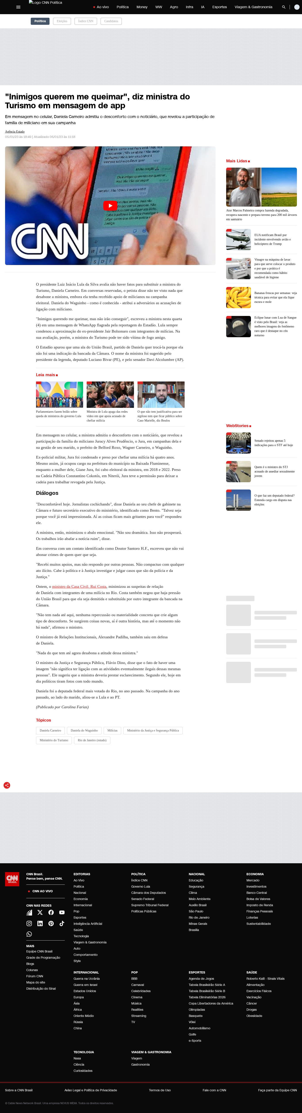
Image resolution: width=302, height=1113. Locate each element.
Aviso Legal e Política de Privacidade (91, 1090)
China (78, 1028)
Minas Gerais (198, 924)
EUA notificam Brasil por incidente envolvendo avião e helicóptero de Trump (272, 239)
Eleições (62, 21)
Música (136, 1003)
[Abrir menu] (18, 7)
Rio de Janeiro (199, 918)
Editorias (82, 874)
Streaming (138, 1016)
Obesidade (254, 1016)
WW (158, 7)
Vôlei (192, 1022)
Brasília (194, 930)
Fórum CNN (34, 976)
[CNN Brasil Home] (56, 7)
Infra (189, 7)
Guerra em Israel (85, 985)
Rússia (78, 1022)
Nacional (80, 893)
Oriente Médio (84, 1016)
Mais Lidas (236, 161)
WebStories (237, 426)
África (78, 1010)
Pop (76, 911)
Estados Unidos (85, 991)
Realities (137, 1010)
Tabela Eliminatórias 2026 (207, 997)
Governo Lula (140, 887)
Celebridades (141, 991)
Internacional (83, 905)
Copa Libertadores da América (211, 1003)
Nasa (77, 1058)
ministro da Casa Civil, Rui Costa (79, 586)
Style (77, 961)
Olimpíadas (197, 1010)
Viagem (136, 1058)
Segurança (196, 887)
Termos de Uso (160, 1090)
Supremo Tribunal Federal (149, 905)
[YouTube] (62, 912)
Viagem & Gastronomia (253, 7)
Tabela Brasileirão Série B (207, 991)
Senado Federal (142, 899)
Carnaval (137, 985)
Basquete (196, 1016)
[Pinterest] (51, 923)
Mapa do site (35, 982)
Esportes (219, 7)
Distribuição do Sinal (41, 989)
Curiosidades (83, 1071)
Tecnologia (81, 936)
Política (123, 7)
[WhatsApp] (29, 934)
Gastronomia (140, 1065)
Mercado (253, 880)
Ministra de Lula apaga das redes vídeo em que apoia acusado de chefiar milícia (107, 416)
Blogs (30, 964)
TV (133, 1022)
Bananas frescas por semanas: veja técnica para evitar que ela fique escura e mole (275, 297)
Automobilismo (199, 1028)
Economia (81, 899)
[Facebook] (51, 912)
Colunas (32, 970)
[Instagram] (29, 923)
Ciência (79, 1065)
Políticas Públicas (143, 911)
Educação (196, 880)
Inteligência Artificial (88, 924)
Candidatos (111, 21)
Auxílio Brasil (197, 905)
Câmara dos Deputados (148, 893)
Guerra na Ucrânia (87, 979)
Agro (174, 7)
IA (203, 7)
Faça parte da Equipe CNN (277, 1090)
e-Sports (195, 1041)
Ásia (77, 1003)
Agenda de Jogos (201, 979)
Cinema (136, 997)
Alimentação (255, 985)
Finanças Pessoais (260, 911)
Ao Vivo (79, 880)
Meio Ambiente (199, 899)
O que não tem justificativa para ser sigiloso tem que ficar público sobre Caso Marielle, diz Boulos (160, 416)
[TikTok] (62, 923)
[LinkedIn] (40, 923)
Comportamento (85, 955)
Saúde (78, 930)
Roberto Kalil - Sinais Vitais (266, 979)
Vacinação (254, 997)
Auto (77, 949)
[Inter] (29, 913)
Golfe (192, 1034)
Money (142, 7)
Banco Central (257, 893)
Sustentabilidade (259, 924)
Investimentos (256, 887)
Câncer (252, 1003)
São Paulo (196, 911)
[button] (261, 443)
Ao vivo (103, 7)
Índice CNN (85, 21)
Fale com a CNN (214, 1090)
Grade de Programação (43, 958)
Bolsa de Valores (258, 899)
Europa (79, 997)
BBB (134, 979)
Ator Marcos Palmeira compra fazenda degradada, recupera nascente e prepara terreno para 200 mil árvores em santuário (261, 215)
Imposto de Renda (260, 905)
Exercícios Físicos (259, 991)
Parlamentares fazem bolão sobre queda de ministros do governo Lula (58, 414)
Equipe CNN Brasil (39, 951)
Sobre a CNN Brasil (18, 1090)
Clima (193, 893)
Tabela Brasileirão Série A (207, 985)
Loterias (252, 918)
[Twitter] (40, 912)
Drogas (252, 1010)
